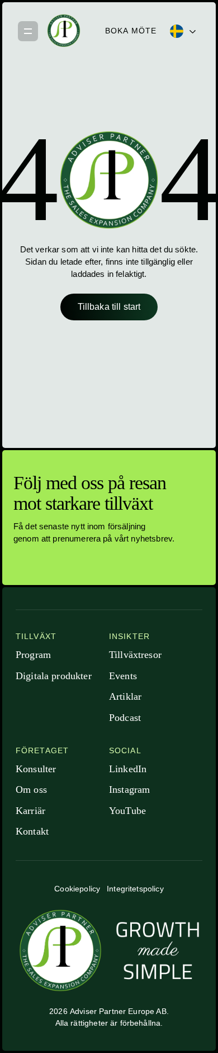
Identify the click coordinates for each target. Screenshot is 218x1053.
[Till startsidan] (63, 30)
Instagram (129, 789)
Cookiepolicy (77, 888)
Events (123, 675)
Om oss (31, 789)
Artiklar (125, 696)
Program (33, 654)
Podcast (125, 717)
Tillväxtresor (135, 654)
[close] (28, 31)
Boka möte (131, 31)
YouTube (127, 810)
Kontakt (32, 831)
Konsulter (36, 768)
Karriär (30, 810)
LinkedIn (127, 768)
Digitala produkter (54, 675)
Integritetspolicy (135, 888)
